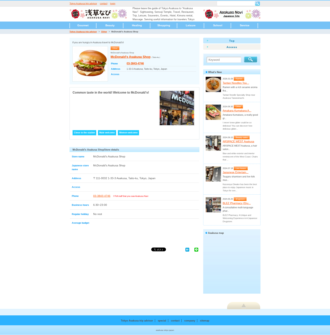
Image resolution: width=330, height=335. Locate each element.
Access (231, 47)
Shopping (163, 25)
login (112, 3)
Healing (137, 25)
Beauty (110, 25)
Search (257, 3)
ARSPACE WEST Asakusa (238, 141)
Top (232, 40)
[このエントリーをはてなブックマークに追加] (187, 249)
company (189, 320)
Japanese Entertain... (235, 172)
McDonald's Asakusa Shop (130, 57)
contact (103, 3)
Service (244, 25)
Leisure (191, 25)
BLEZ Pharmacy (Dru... (237, 203)
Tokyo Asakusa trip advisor (83, 3)
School (217, 25)
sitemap (204, 320)
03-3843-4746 (135, 63)
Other (104, 31)
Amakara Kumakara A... (237, 110)
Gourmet (83, 25)
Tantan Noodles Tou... (236, 82)
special (162, 320)
